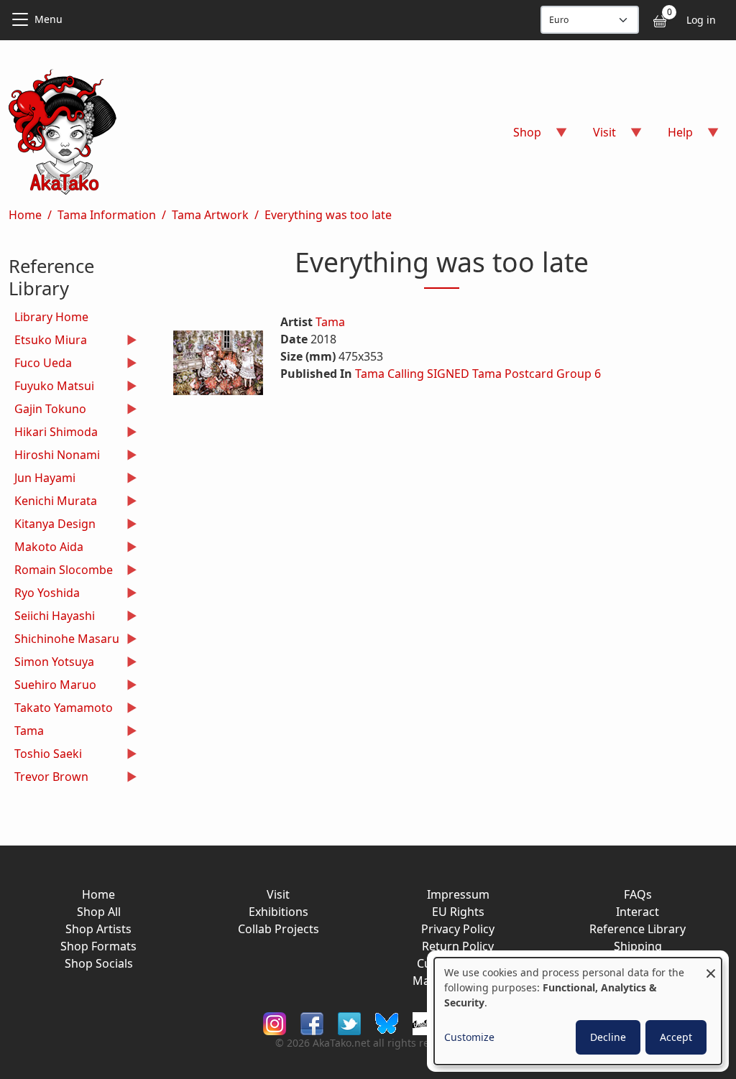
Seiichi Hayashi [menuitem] (52, 617)
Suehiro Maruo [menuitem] (52, 686)
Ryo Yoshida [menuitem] (44, 594)
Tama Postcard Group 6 (536, 373)
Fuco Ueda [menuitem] (40, 364)
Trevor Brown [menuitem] (48, 778)
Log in (701, 20)
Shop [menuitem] (518, 136)
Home (25, 215)
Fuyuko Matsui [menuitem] (51, 387)
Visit (278, 894)
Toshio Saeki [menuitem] (45, 755)
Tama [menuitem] (26, 732)
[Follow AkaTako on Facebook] (312, 1022)
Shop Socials (99, 963)
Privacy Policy (457, 929)
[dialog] (578, 1011)
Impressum (458, 894)
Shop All (99, 912)
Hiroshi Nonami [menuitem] (54, 456)
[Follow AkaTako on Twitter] (349, 1022)
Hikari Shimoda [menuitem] (53, 433)
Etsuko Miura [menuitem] (48, 341)
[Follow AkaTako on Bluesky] (386, 1022)
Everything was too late (328, 215)
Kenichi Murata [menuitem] (53, 502)
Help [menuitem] (671, 136)
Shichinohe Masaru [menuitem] (64, 640)
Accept (676, 1037)
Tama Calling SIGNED (412, 373)
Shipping (638, 946)
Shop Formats (98, 946)
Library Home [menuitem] (51, 317)
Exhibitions (278, 912)
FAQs (638, 894)
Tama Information (107, 215)
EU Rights (458, 912)
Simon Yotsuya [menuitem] (51, 663)
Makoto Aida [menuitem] (46, 548)
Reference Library (637, 929)
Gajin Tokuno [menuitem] (47, 410)
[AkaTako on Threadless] (424, 1022)
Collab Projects (278, 929)
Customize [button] (469, 1037)
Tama (330, 322)
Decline (608, 1037)
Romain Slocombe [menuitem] (61, 571)
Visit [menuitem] (596, 136)
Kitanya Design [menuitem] (52, 525)
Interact (637, 912)
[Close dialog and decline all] (711, 967)
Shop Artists (98, 929)
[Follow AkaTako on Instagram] (274, 1022)
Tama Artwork (210, 215)
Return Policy (458, 946)
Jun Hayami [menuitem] (42, 479)
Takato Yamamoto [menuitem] (61, 709)
